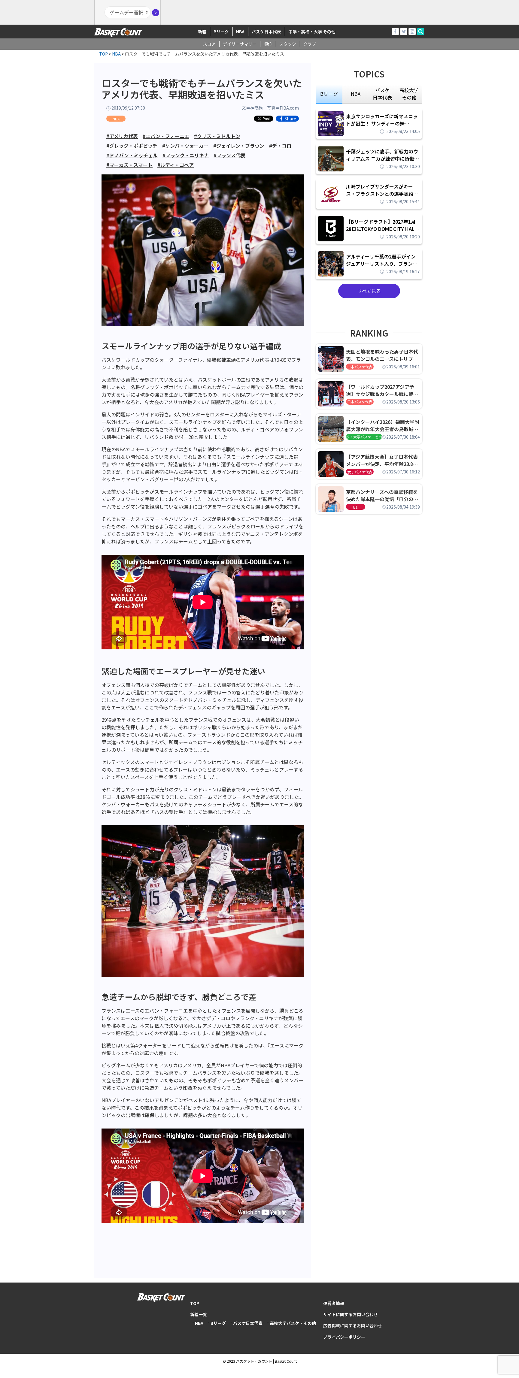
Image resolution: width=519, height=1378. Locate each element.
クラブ (309, 44)
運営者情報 (333, 1303)
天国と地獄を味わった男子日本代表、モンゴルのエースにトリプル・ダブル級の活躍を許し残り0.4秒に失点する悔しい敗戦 (383, 355)
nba (355, 93)
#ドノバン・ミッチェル (132, 155)
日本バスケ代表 (359, 366)
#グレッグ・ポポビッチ (131, 145)
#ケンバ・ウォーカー (185, 145)
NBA (240, 32)
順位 (268, 44)
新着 (202, 32)
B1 (355, 506)
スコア (209, 44)
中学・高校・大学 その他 (311, 32)
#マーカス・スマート (129, 164)
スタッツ (287, 44)
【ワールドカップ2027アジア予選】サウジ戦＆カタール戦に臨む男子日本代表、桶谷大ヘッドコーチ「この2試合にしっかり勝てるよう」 (382, 390)
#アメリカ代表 (122, 136)
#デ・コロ (280, 145)
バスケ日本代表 (266, 32)
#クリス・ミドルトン (217, 136)
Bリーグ (221, 32)
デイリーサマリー (239, 44)
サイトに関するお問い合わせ (350, 1314)
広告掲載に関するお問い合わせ (352, 1325)
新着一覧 (198, 1314)
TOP (194, 1303)
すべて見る (369, 291)
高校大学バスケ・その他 (293, 1323)
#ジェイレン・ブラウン (238, 145)
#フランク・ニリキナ (185, 155)
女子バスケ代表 (359, 471)
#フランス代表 (229, 155)
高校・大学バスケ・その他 (364, 436)
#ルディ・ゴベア (175, 164)
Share (290, 119)
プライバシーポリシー (344, 1337)
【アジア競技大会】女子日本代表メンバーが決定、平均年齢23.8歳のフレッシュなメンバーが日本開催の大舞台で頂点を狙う (382, 460)
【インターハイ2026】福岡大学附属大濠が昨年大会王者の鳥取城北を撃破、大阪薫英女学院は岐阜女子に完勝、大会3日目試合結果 (382, 425)
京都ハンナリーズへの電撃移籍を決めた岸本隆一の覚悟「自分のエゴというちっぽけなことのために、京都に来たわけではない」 (382, 495)
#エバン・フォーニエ (166, 136)
